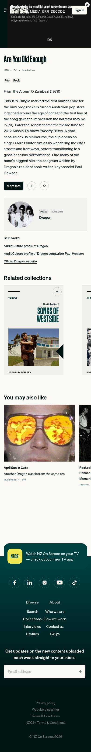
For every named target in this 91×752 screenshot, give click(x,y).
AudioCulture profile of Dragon (26, 245)
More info (14, 185)
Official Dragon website (20, 261)
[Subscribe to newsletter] (80, 671)
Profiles (32, 634)
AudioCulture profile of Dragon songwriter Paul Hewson (44, 253)
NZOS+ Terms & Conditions (46, 722)
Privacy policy (45, 703)
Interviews (32, 626)
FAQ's (55, 634)
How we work (55, 619)
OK (49, 40)
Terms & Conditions (45, 716)
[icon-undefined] (31, 185)
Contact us (55, 626)
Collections (32, 619)
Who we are (55, 611)
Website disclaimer (45, 709)
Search (32, 611)
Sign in (79, 10)
